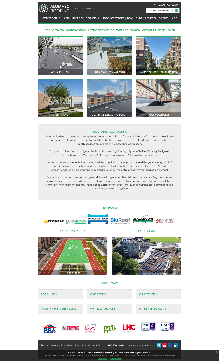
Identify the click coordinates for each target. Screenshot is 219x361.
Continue (102, 358)
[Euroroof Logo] (76, 223)
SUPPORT (163, 18)
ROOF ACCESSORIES (113, 18)
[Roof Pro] (165, 223)
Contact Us (90, 8)
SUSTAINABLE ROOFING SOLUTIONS (81, 18)
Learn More (116, 358)
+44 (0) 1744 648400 (115, 345)
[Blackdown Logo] (143, 223)
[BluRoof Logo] (121, 223)
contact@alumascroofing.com (141, 345)
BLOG (174, 18)
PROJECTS (150, 18)
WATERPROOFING (51, 18)
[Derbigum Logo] (54, 223)
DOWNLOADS (134, 18)
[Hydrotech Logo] (98, 223)
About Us (79, 8)
